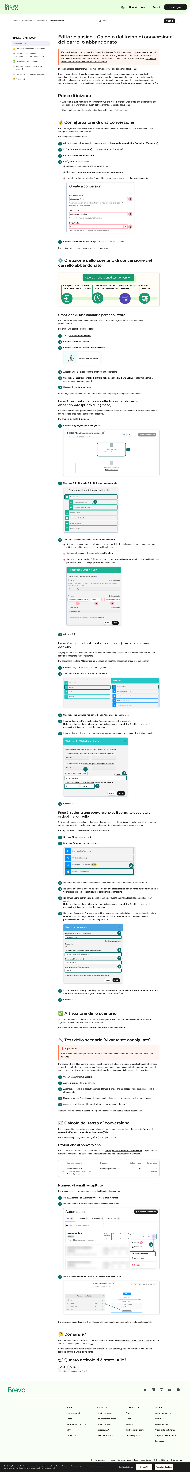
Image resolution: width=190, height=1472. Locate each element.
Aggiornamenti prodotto (165, 1435)
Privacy (112, 1460)
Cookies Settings (126, 1467)
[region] (95, 1467)
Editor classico (57, 20)
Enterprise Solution (105, 1435)
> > (123, 1150)
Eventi (128, 1419)
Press (69, 1419)
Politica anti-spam (98, 1460)
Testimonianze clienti (135, 1430)
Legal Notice (146, 1460)
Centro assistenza (163, 1413)
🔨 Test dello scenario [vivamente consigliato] (27, 68)
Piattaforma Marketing (106, 1413)
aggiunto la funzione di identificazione (139, 102)
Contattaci (159, 1419)
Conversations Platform (106, 1419)
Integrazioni (160, 1441)
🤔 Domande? (19, 79)
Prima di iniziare (19, 43)
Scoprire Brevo (137, 7)
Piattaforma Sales (104, 1424)
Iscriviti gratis (176, 7)
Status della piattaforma (165, 1430)
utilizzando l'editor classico (116, 110)
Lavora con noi (73, 1413)
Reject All (144, 1467)
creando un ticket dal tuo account (134, 1340)
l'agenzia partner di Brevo (69, 1352)
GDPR (69, 1430)
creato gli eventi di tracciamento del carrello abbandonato (106, 105)
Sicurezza (71, 1435)
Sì (64, 1367)
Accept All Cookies (164, 1467)
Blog (128, 1413)
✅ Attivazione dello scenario (25, 61)
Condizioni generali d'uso (128, 1460)
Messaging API (103, 1430)
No (74, 1367)
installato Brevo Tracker (89, 102)
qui (91, 1343)
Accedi (156, 7)
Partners (129, 1424)
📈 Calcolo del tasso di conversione (28, 74)
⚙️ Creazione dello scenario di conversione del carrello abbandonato (29, 55)
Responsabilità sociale (76, 1424)
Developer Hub (162, 1424)
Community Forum (133, 1435)
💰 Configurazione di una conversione (29, 49)
